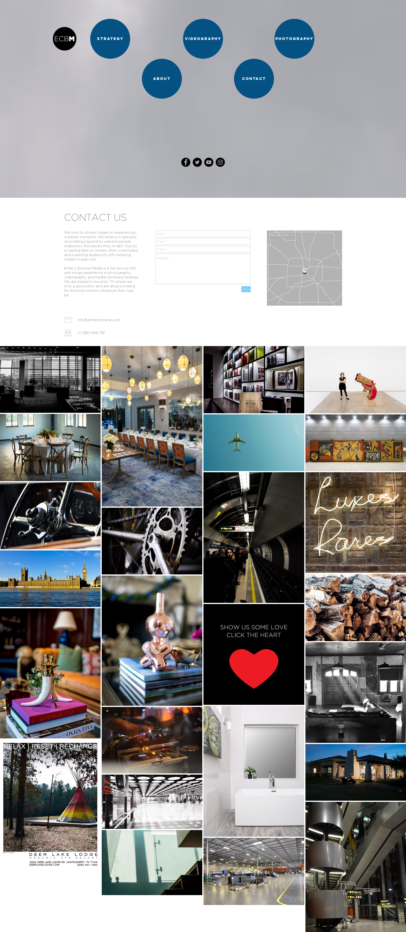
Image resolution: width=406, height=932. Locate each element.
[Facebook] (185, 162)
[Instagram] (220, 162)
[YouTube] (208, 162)
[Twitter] (197, 162)
